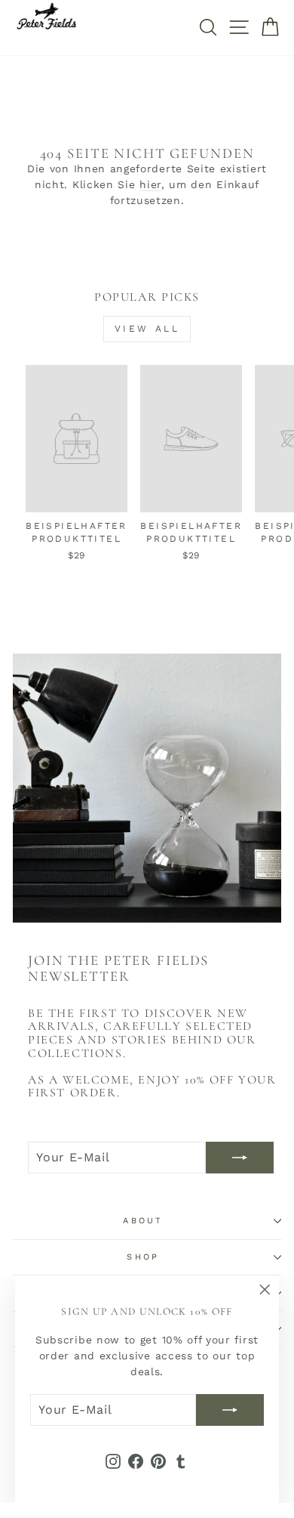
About (143, 1221)
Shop (143, 1257)
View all (147, 328)
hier (150, 184)
